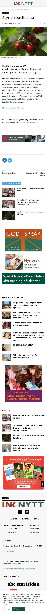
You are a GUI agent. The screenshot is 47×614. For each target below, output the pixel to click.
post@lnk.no (8, 551)
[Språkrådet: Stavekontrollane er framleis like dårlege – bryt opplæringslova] (8, 204)
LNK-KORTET (34, 525)
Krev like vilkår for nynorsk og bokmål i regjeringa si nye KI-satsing (26, 448)
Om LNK (13, 529)
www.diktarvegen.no (30, 122)
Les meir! (6, 609)
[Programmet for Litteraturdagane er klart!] (8, 192)
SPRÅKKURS (34, 529)
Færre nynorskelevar (10, 173)
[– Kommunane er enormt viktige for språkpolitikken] (6, 325)
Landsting (34, 532)
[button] (43, 3)
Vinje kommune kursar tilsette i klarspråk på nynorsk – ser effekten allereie (27, 315)
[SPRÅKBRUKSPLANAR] (6, 347)
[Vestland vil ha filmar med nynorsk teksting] (8, 215)
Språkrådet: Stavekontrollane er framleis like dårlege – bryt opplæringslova (29, 202)
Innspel (25, 519)
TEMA (36, 519)
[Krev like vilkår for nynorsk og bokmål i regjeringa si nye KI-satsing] (6, 448)
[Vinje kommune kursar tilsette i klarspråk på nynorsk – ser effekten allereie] (6, 315)
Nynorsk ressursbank (13, 525)
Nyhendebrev (13, 532)
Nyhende (11, 10)
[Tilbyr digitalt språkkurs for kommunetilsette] (6, 357)
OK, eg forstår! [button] (18, 609)
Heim (4, 10)
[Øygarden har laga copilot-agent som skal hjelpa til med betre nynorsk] (6, 305)
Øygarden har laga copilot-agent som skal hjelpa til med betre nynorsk (27, 305)
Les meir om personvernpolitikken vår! (19, 569)
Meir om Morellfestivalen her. (13, 108)
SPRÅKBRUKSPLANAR (23, 345)
